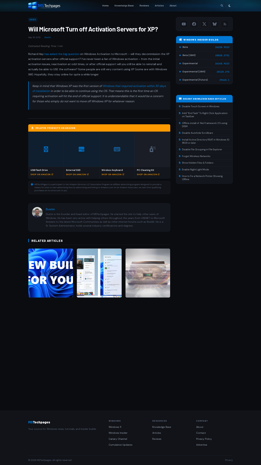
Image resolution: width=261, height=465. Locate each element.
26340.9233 (222, 63)
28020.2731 (222, 55)
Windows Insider (118, 432)
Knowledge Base (124, 5)
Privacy (229, 460)
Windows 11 (115, 427)
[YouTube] (184, 24)
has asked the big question (61, 54)
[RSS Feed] (225, 24)
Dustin (47, 37)
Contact (201, 432)
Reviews (144, 5)
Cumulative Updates (120, 444)
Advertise (201, 444)
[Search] (222, 5)
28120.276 (223, 71)
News (33, 19)
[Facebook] (194, 24)
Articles (159, 5)
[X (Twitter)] (204, 24)
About (173, 5)
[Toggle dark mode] (229, 5)
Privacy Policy (204, 438)
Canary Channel (118, 438)
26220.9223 (222, 47)
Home (105, 5)
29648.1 (224, 79)
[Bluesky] (215, 24)
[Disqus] (99, 350)
